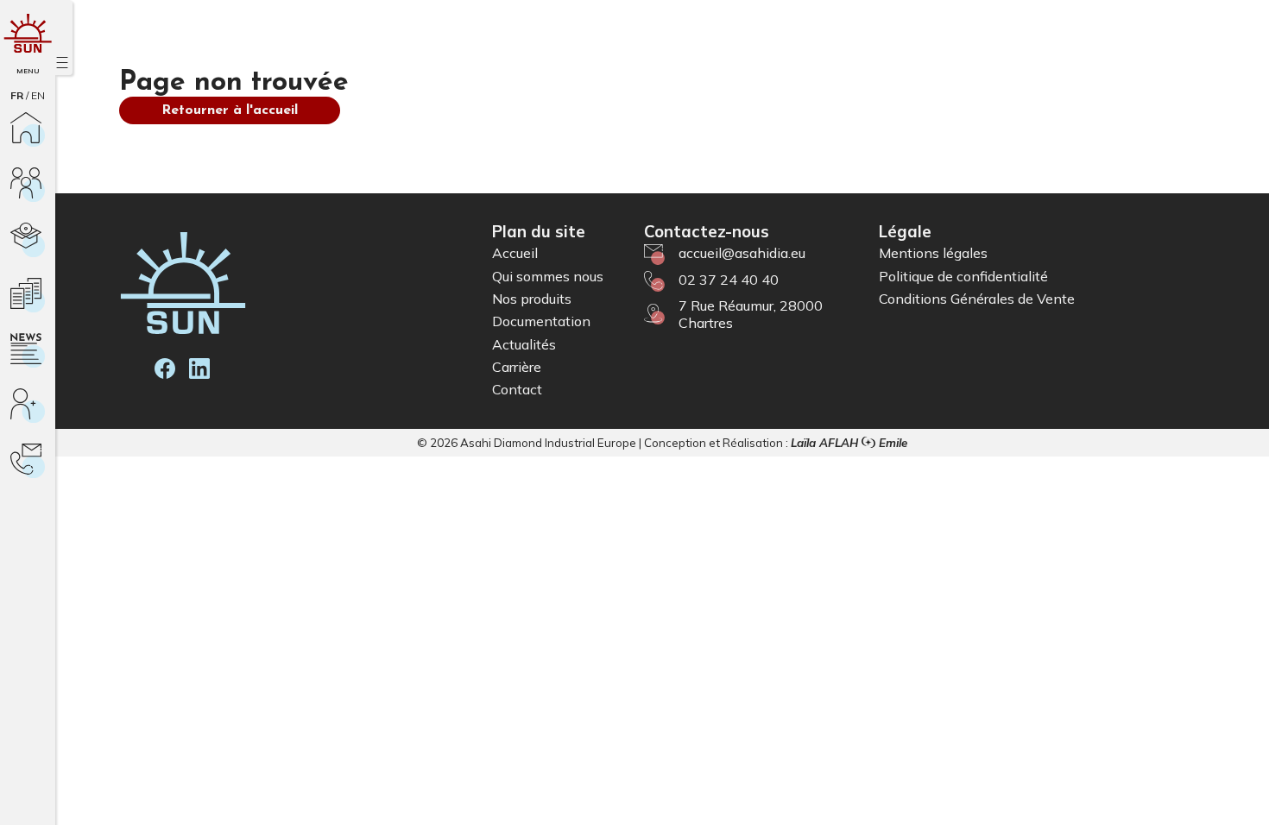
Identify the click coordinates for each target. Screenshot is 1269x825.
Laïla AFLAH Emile (849, 443)
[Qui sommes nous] (27, 184)
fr (16, 95)
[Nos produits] (27, 240)
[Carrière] (27, 405)
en (38, 95)
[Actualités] (27, 350)
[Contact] (27, 460)
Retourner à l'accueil (229, 110)
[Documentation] (27, 295)
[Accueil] (27, 129)
